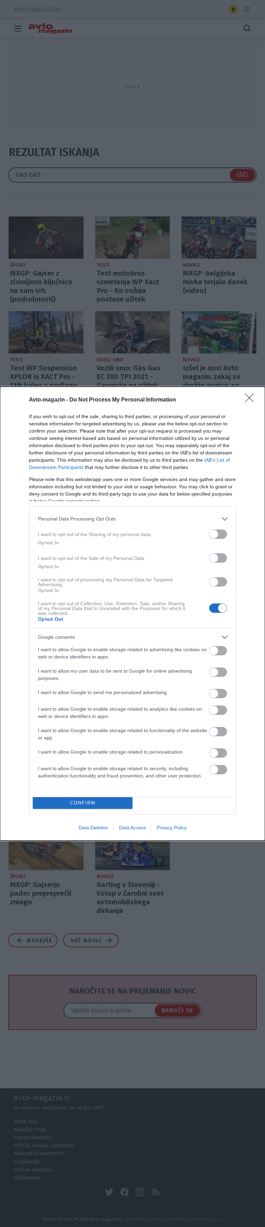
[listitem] (132, 519)
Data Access (132, 827)
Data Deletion (93, 827)
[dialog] (132, 614)
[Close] (251, 400)
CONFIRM (83, 802)
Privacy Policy (172, 827)
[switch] (218, 534)
